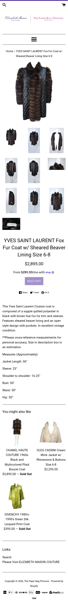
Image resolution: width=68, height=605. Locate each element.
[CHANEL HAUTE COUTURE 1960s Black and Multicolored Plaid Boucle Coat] (17, 431)
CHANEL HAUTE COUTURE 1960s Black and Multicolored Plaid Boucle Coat (17, 459)
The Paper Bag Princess (37, 581)
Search (6, 557)
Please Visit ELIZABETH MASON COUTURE (31, 562)
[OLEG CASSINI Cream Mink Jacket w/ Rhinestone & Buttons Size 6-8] (51, 431)
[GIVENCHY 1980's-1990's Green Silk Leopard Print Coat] (17, 496)
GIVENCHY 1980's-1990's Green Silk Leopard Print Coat (17, 519)
